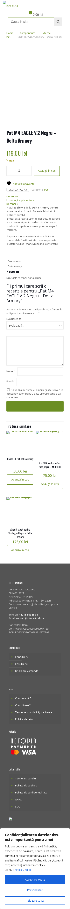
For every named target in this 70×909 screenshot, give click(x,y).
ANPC (18, 799)
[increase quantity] (27, 171)
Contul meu (22, 657)
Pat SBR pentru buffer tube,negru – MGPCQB (50, 465)
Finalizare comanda (26, 671)
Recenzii (12, 204)
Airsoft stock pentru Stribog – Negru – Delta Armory (20, 533)
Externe (46, 33)
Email (10, 381)
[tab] (35, 196)
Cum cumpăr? (23, 698)
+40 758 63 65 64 (28, 614)
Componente (27, 33)
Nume (10, 371)
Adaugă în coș (47, 170)
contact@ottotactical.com (30, 618)
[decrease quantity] (10, 171)
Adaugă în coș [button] (20, 479)
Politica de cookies (26, 785)
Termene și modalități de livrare (33, 712)
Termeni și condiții (25, 778)
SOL (17, 806)
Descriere (12, 196)
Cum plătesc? (23, 705)
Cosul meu (21, 664)
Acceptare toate (35, 879)
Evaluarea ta (13, 319)
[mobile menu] (64, 6)
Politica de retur (24, 719)
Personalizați (35, 890)
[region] (35, 868)
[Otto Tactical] (10, 6)
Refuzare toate (35, 900)
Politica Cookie (22, 870)
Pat (8, 36)
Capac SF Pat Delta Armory (20, 459)
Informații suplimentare (20, 200)
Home (9, 33)
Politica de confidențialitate (31, 792)
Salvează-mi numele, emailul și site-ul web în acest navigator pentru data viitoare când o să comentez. (34, 393)
